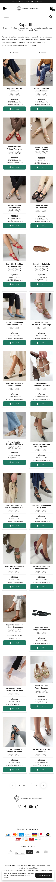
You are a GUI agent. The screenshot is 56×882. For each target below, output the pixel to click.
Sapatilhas (24, 28)
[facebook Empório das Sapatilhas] (25, 806)
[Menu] (5, 8)
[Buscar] (50, 16)
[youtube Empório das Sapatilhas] (31, 806)
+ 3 (47, 389)
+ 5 (20, 152)
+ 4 (19, 94)
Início (5, 28)
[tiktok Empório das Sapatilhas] (36, 806)
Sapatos (14, 28)
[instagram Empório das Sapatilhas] (19, 806)
